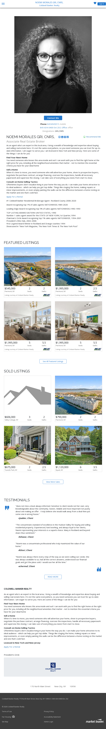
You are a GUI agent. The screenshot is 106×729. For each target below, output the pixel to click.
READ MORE (53, 577)
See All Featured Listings (53, 361)
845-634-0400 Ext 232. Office (54, 127)
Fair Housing (6, 717)
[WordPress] (68, 137)
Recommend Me (93, 136)
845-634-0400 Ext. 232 (60, 699)
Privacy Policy (49, 712)
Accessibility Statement (52, 717)
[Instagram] (65, 137)
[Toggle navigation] (3, 3)
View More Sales (53, 482)
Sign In (101, 4)
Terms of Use (7, 712)
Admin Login (48, 722)
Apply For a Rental (14, 196)
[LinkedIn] (62, 137)
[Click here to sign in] (95, 3)
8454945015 (53, 124)
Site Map (5, 722)
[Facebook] (59, 137)
